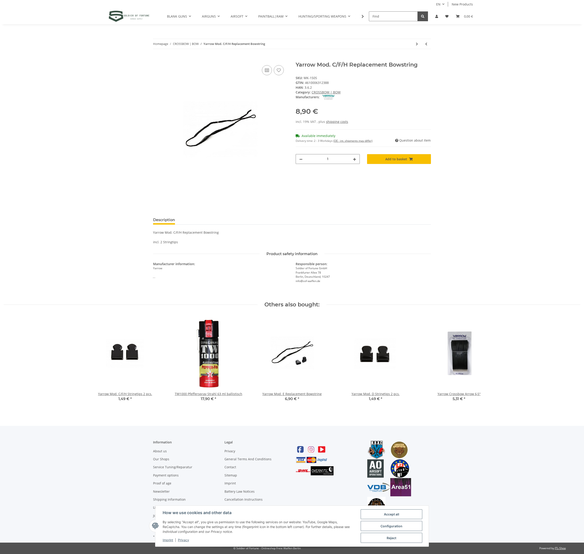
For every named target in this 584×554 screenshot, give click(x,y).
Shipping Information (169, 499)
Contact (230, 467)
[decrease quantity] (301, 159)
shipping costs (337, 121)
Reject (391, 538)
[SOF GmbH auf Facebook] (300, 449)
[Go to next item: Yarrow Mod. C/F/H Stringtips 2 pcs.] (417, 44)
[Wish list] (447, 16)
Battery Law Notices (239, 491)
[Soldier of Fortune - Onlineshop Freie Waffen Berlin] (129, 16)
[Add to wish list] (279, 70)
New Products (462, 4)
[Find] (422, 16)
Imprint (230, 483)
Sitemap (230, 475)
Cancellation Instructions (243, 499)
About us (160, 451)
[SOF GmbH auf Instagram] (310, 449)
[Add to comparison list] (267, 70)
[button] (437, 16)
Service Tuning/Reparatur (172, 467)
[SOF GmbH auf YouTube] (321, 449)
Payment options (166, 475)
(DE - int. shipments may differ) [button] (353, 141)
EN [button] (438, 4)
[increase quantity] (354, 159)
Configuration (391, 526)
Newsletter (161, 491)
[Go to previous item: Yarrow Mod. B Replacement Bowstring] (426, 44)
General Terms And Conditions (247, 459)
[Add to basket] (156, 59)
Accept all (391, 514)
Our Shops (161, 459)
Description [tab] (164, 220)
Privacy (229, 451)
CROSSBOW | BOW (326, 92)
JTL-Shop (560, 548)
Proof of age (162, 483)
